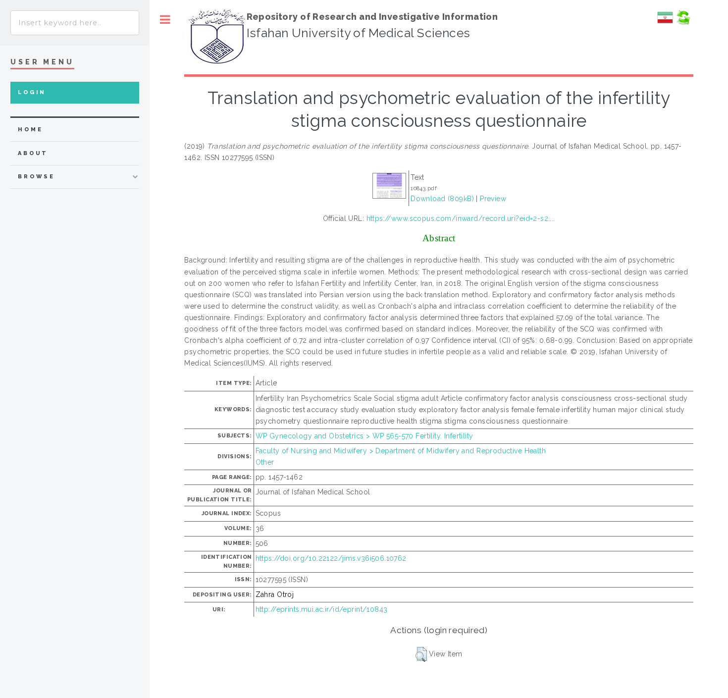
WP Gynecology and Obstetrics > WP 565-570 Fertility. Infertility (364, 436)
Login (32, 92)
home (30, 129)
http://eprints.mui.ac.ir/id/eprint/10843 (322, 609)
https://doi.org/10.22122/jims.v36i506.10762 (331, 558)
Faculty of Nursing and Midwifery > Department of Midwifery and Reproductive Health (401, 451)
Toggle (165, 19)
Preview (493, 199)
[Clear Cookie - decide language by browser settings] (683, 23)
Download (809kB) (442, 199)
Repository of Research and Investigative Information (372, 16)
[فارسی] (665, 23)
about (33, 153)
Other (265, 462)
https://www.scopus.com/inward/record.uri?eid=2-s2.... (460, 218)
